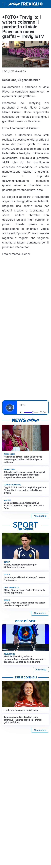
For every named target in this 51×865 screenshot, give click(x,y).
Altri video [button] (40, 669)
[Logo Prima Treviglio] (25, 4)
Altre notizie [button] (40, 515)
